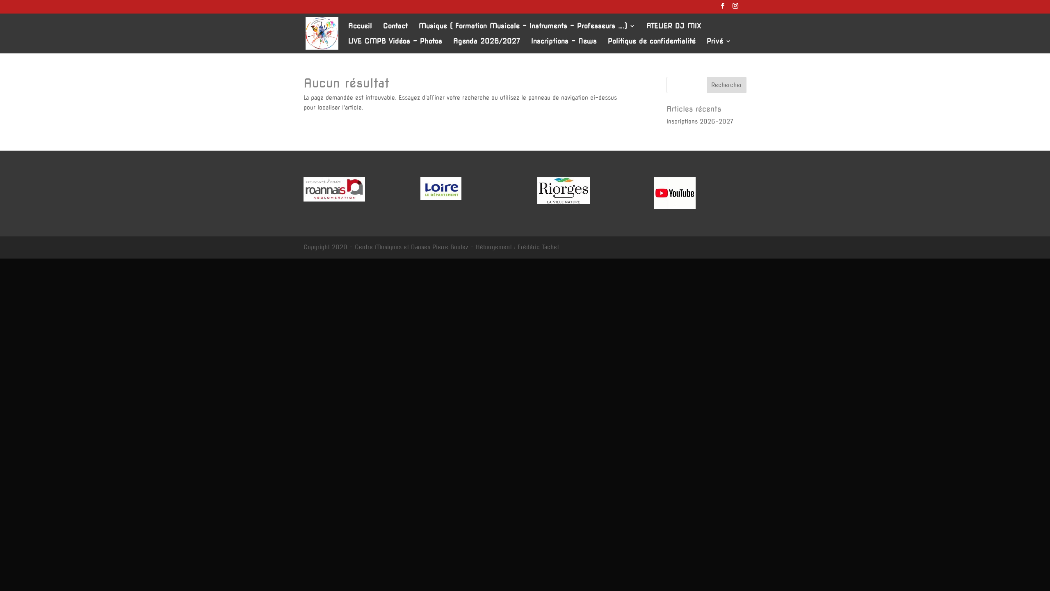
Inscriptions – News (564, 41)
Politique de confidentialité (652, 41)
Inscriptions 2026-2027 (700, 121)
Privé (715, 41)
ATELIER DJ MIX (673, 26)
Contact (395, 26)
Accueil (360, 26)
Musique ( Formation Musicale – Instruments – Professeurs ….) (523, 26)
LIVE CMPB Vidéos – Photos (395, 41)
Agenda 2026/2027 (486, 41)
